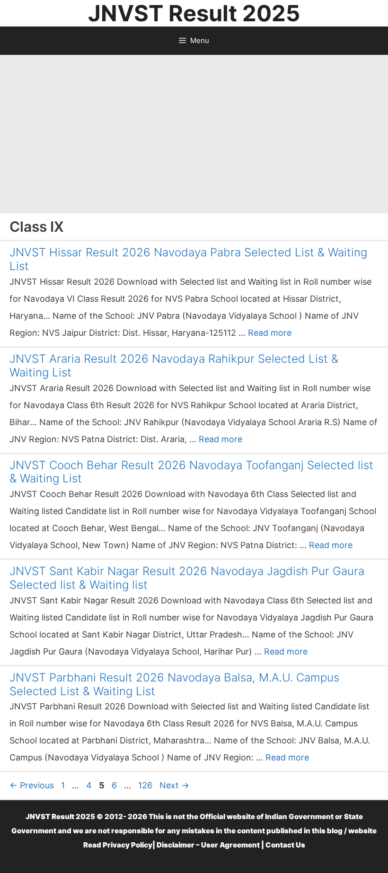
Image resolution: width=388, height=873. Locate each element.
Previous (31, 785)
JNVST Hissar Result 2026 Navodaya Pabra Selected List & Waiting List (188, 259)
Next (174, 785)
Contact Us (285, 844)
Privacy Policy (127, 844)
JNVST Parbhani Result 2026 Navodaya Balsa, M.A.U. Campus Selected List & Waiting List (174, 684)
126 (146, 785)
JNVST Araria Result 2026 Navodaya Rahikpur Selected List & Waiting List (173, 365)
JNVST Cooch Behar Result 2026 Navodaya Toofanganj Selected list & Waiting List (191, 472)
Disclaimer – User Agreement (208, 844)
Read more (269, 333)
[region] (194, 130)
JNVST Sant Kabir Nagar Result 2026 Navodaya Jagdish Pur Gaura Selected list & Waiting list (186, 578)
